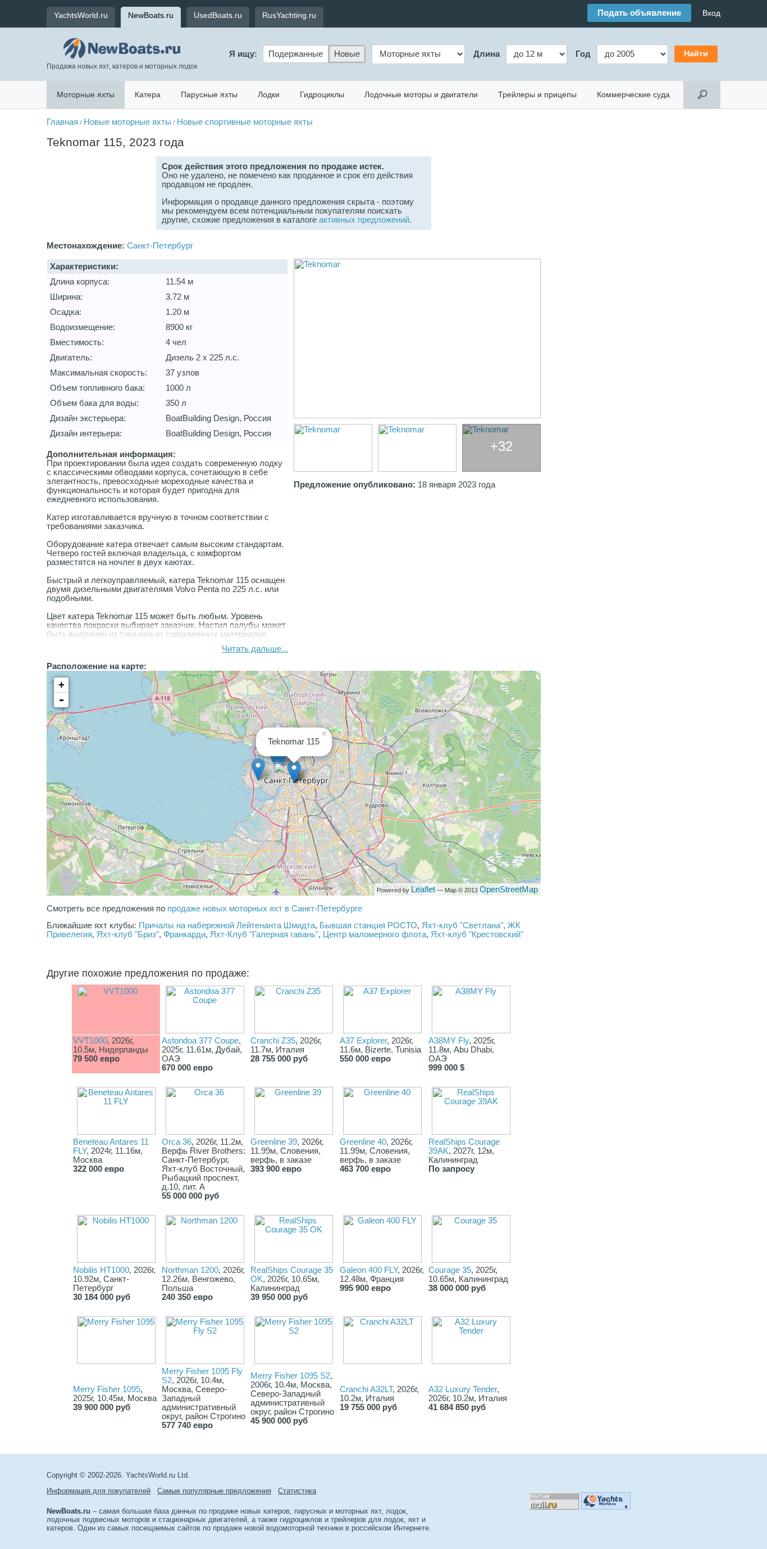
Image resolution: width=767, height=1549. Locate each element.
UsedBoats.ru (218, 15)
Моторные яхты (86, 94)
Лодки (269, 94)
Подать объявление (639, 12)
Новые (347, 53)
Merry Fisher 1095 (106, 1389)
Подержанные (295, 53)
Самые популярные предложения (214, 1491)
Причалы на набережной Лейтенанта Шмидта (227, 925)
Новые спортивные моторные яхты (245, 122)
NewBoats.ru (151, 15)
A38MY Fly (448, 1040)
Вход (711, 12)
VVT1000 (90, 1040)
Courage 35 (449, 1270)
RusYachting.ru (289, 15)
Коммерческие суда (633, 94)
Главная (62, 122)
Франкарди (184, 934)
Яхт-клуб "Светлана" (462, 925)
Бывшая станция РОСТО (368, 925)
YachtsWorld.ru (81, 15)
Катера (148, 94)
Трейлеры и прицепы (537, 94)
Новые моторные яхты (127, 122)
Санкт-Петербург (160, 245)
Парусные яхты (209, 94)
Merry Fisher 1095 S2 (290, 1375)
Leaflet (423, 889)
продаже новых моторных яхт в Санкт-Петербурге (264, 908)
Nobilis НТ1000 (101, 1270)
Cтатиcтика (297, 1491)
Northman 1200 (190, 1270)
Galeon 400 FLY (369, 1270)
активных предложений (364, 219)
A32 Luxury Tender (462, 1389)
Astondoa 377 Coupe (200, 1040)
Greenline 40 (363, 1141)
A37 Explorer (363, 1040)
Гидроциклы (322, 94)
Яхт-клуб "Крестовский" (477, 934)
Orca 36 (176, 1141)
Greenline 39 (273, 1141)
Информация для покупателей (98, 1491)
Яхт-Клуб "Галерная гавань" (264, 934)
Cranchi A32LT (366, 1389)
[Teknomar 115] (417, 338)
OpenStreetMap (509, 889)
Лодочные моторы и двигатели (421, 94)
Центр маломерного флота (374, 934)
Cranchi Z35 (272, 1040)
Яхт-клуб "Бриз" (128, 934)
